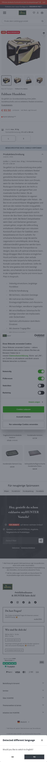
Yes (34, 757)
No (13, 757)
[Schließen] (42, 740)
